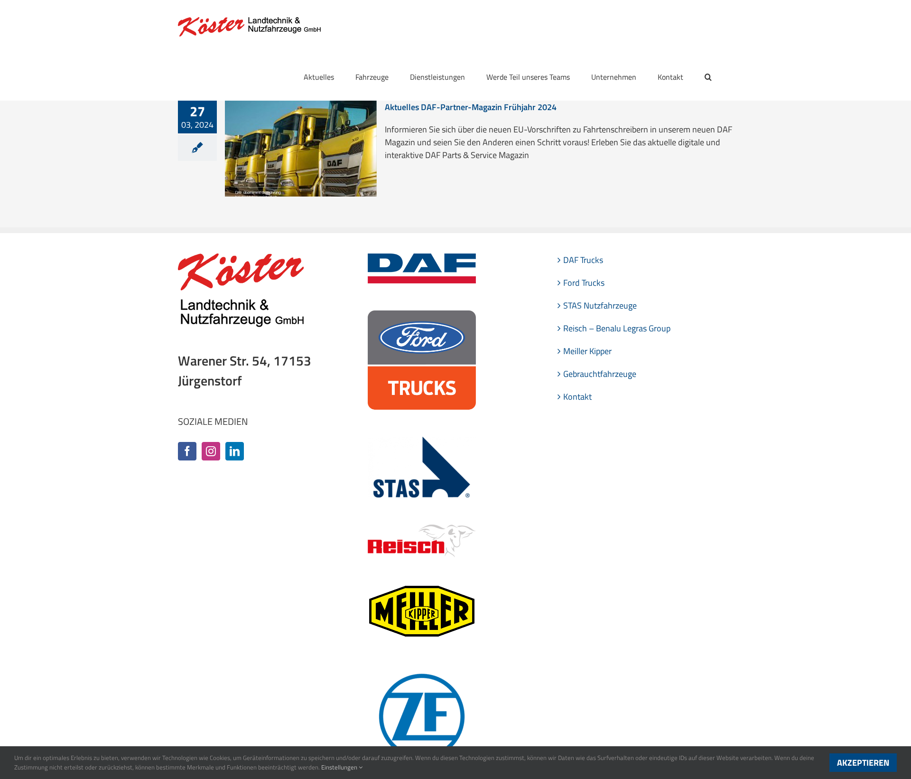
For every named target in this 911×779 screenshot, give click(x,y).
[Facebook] (187, 451)
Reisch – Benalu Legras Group (616, 328)
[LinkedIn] (234, 451)
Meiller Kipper (587, 351)
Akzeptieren (863, 762)
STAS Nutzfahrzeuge (600, 305)
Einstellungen (340, 767)
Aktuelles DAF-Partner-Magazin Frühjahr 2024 (471, 107)
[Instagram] (211, 451)
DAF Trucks (583, 259)
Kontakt (577, 396)
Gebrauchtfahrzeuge (599, 373)
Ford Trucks (583, 282)
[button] (708, 77)
